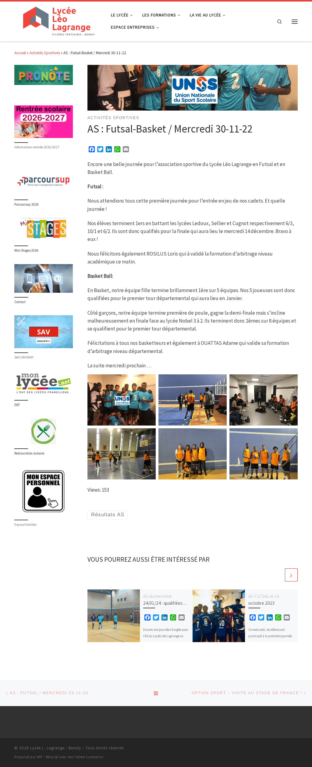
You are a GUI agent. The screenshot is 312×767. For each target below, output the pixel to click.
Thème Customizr (89, 757)
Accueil (20, 52)
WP (39, 757)
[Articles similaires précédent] (277, 574)
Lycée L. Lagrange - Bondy (55, 748)
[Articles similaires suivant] (291, 574)
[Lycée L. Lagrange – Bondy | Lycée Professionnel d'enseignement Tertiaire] (58, 20)
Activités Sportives (45, 52)
